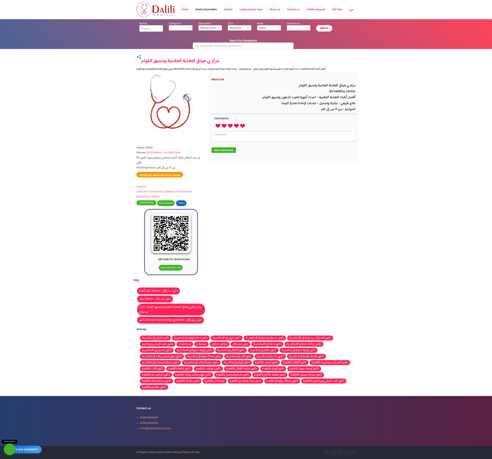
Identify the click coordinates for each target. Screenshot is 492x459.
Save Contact (166, 203)
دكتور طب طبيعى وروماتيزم (157, 344)
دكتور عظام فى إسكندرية (263, 350)
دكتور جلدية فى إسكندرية (270, 356)
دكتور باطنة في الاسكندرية (267, 344)
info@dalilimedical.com (155, 428)
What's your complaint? (23, 449)
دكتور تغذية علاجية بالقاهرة (269, 374)
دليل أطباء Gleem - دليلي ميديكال (158, 290)
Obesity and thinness (178, 191)
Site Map (337, 9)
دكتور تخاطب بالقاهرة (208, 368)
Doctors (141, 186)
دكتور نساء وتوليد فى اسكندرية (191, 338)
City (230, 23)
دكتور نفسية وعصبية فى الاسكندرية (265, 338)
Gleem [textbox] (262, 28)
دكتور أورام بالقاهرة (273, 368)
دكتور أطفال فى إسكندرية (231, 350)
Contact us (293, 9)
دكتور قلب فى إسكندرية (239, 356)
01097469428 (149, 423)
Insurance (293, 23)
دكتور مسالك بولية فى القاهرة (282, 381)
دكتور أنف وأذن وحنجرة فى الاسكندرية (310, 338)
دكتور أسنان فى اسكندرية (155, 338)
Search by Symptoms (243, 40)
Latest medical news (251, 9)
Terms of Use (191, 452)
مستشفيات (184, 344)
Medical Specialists (206, 9)
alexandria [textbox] (235, 28)
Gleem (156, 196)
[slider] (230, 126)
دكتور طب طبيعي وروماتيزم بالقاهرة (323, 381)
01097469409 (149, 417)
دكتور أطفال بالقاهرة (295, 362)
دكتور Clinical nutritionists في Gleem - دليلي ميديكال (170, 320)
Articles (228, 9)
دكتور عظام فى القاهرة (154, 387)
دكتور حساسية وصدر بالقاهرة (232, 374)
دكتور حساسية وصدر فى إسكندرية (160, 362)
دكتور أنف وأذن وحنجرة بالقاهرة (330, 362)
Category (175, 23)
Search (324, 28)
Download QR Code (170, 268)
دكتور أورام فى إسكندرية (237, 362)
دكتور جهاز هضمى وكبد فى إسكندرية (162, 356)
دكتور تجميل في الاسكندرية (157, 350)
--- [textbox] (171, 28)
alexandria (143, 196)
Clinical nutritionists (149, 191)
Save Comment (223, 150)
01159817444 (172, 152)
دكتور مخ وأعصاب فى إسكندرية (201, 362)
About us (275, 9)
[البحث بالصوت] (9, 449)
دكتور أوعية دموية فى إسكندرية (299, 350)
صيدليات (201, 344)
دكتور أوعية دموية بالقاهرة (304, 368)
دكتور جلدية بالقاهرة (187, 381)
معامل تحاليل (220, 344)
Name (143, 23)
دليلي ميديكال (240, 344)
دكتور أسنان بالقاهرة (266, 362)
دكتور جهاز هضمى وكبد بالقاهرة (193, 374)
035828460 (154, 152)
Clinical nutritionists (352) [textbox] (211, 28)
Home (185, 9)
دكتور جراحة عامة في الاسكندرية (304, 344)
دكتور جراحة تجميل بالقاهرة (306, 374)
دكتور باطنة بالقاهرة (179, 368)
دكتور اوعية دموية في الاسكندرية (194, 350)
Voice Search (9, 441)
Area (260, 23)
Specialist (204, 23)
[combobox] (180, 28)
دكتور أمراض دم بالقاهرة (156, 374)
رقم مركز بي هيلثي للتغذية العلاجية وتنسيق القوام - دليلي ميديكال (170, 309)
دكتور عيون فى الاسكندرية (227, 338)
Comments (146, 202)
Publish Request (316, 9)
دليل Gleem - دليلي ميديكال (155, 299)
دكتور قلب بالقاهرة (152, 368)
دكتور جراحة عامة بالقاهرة (156, 381)
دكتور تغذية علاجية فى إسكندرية (306, 356)
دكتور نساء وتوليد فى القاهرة (245, 381)
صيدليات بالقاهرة (214, 381)
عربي (351, 9)
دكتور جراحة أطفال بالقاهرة (241, 368)
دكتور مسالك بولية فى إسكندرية (204, 356)
